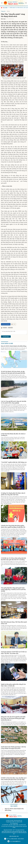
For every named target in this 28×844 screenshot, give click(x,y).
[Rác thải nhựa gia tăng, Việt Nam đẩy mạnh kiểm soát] (14, 639)
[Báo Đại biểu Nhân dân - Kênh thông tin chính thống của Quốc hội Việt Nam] (14, 2)
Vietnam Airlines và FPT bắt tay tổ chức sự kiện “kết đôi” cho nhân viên (14, 652)
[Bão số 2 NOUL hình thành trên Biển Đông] (14, 359)
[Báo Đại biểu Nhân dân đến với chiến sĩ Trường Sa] (14, 450)
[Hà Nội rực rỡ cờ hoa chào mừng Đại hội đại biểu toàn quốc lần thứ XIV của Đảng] (14, 575)
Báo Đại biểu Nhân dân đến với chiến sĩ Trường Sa (13, 434)
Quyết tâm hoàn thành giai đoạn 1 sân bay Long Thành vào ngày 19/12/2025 (13, 747)
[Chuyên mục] (2, 3)
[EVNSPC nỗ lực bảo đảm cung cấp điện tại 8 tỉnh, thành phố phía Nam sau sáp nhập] (14, 794)
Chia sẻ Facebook (6, 324)
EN (26, 3)
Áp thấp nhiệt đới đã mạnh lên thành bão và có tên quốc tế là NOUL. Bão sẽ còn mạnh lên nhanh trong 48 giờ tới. (14, 348)
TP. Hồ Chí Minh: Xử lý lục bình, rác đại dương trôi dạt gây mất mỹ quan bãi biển (13, 372)
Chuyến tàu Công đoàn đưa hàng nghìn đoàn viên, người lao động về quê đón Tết (13, 526)
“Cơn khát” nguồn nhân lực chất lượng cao (14, 462)
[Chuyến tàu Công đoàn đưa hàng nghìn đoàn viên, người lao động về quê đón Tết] (14, 546)
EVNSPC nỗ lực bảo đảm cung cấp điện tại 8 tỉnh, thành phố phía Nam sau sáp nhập (14, 778)
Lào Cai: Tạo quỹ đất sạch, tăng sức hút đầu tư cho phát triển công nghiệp (13, 402)
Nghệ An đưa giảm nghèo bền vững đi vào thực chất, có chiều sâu (13, 685)
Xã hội (8, 11)
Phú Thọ (5, 327)
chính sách (10, 327)
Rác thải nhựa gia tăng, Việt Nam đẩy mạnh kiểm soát (14, 622)
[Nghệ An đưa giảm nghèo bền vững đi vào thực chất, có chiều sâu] (14, 704)
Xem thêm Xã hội (7, 343)
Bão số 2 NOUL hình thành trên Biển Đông (13, 346)
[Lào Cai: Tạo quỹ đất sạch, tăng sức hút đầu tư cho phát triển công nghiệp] (14, 421)
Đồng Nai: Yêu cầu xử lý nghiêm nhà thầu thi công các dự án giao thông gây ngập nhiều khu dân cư (13, 718)
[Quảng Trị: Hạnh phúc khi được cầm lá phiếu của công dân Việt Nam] (14, 513)
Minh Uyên (3, 18)
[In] (12, 324)
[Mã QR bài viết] (15, 324)
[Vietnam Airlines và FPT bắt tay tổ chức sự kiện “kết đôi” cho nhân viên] (14, 672)
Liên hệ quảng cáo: (14, 836)
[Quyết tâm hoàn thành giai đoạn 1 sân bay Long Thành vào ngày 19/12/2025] (14, 766)
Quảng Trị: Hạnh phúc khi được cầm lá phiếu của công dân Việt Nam (13, 493)
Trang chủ (3, 11)
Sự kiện (5, 7)
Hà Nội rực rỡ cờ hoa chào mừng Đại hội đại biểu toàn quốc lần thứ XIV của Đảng (13, 558)
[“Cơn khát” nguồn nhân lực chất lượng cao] (14, 481)
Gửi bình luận (6, 336)
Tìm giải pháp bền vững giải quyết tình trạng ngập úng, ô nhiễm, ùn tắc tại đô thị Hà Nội (13, 589)
